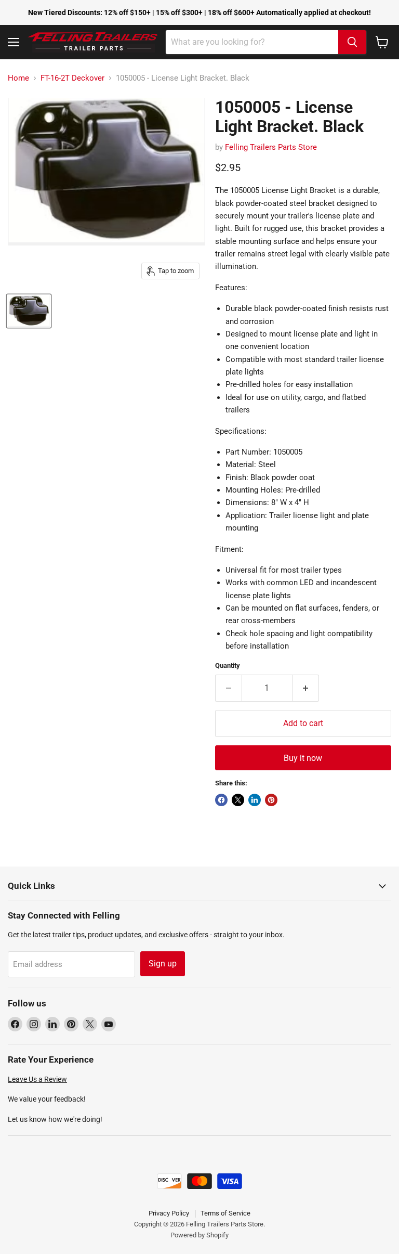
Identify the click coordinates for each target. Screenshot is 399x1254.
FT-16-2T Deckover (72, 78)
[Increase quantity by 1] (305, 688)
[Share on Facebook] (221, 800)
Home (18, 78)
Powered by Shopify (199, 1235)
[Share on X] (238, 800)
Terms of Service (225, 1213)
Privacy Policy (169, 1213)
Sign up (163, 963)
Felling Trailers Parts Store (271, 147)
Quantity (227, 665)
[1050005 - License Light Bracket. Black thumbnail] (29, 311)
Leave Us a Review (37, 1079)
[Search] (352, 42)
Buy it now (303, 758)
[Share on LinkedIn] (254, 800)
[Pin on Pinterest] (271, 800)
